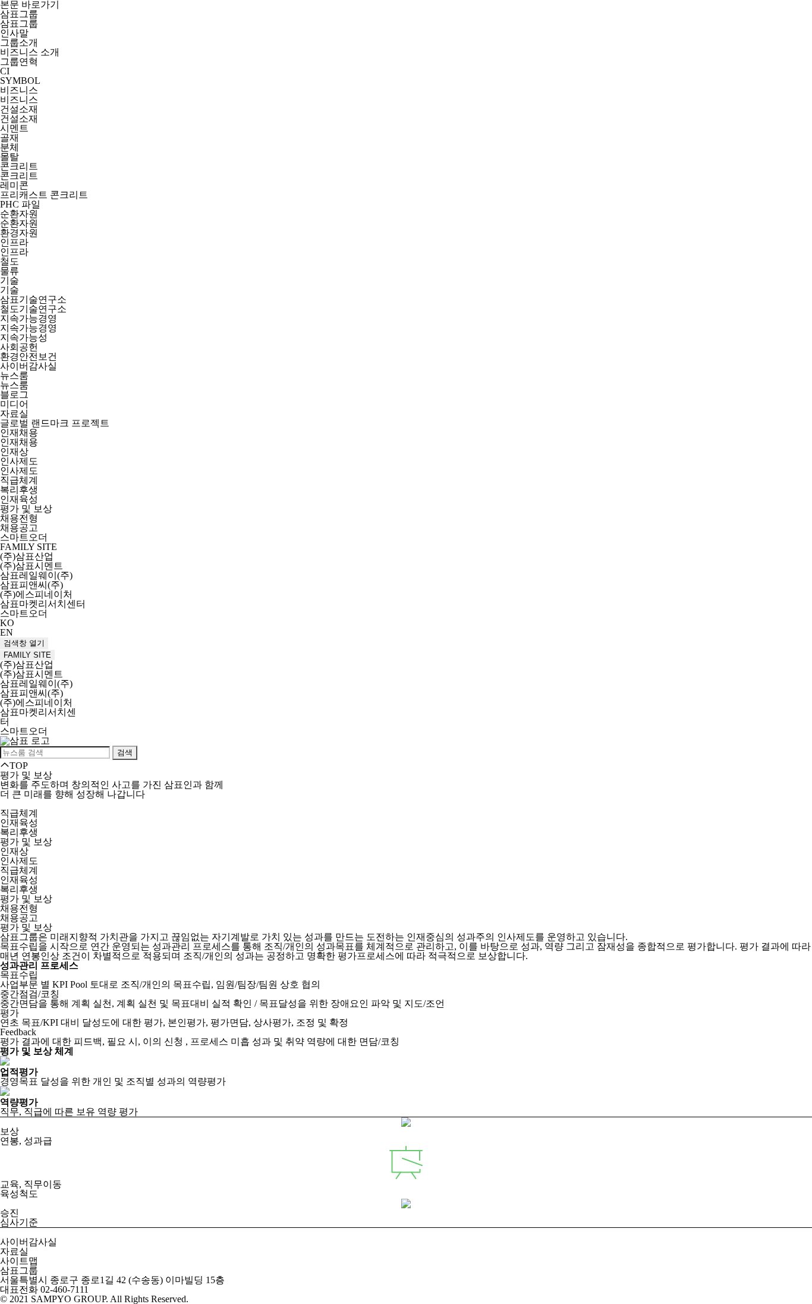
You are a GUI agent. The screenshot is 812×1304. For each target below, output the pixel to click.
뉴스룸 (14, 375)
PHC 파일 (20, 204)
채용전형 (19, 518)
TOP (19, 766)
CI (5, 71)
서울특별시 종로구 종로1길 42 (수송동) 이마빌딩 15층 (112, 1280)
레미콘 (14, 185)
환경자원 (19, 233)
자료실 (14, 414)
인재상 (14, 452)
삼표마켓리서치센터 (43, 604)
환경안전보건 (28, 356)
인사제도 (19, 461)
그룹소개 (19, 42)
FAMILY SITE (27, 655)
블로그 (14, 394)
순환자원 (19, 214)
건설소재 (19, 109)
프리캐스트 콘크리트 (44, 195)
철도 (9, 261)
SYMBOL (20, 81)
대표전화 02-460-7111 (44, 1289)
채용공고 (19, 528)
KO (7, 623)
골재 (9, 138)
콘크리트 (19, 166)
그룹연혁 (19, 61)
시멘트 (14, 128)
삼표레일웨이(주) (36, 575)
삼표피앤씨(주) (31, 585)
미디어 (14, 404)
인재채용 (19, 433)
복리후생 (19, 490)
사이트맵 (19, 1261)
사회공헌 (19, 347)
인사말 (14, 33)
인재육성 (19, 499)
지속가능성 (24, 337)
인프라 (14, 242)
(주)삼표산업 (26, 556)
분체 (9, 147)
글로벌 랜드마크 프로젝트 (54, 423)
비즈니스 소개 (29, 52)
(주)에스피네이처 (36, 594)
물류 (9, 271)
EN (6, 632)
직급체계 (19, 480)
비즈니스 (19, 90)
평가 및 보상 (26, 509)
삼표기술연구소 (33, 299)
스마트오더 (24, 537)
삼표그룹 (19, 14)
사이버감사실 (28, 366)
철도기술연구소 (33, 309)
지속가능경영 (28, 318)
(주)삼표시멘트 (31, 566)
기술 (9, 280)
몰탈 (9, 157)
